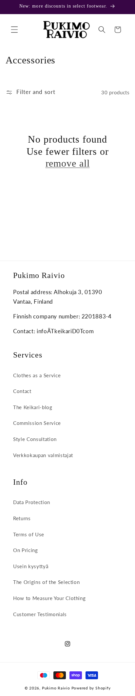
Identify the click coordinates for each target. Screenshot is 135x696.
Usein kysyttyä (30, 566)
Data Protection (31, 502)
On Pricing (25, 550)
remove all (68, 163)
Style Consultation (35, 439)
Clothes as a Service (37, 375)
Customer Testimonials (40, 614)
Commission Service (37, 423)
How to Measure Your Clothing (49, 598)
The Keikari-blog (32, 407)
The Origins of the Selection (46, 582)
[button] (14, 29)
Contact (22, 391)
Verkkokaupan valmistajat (43, 455)
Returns (22, 518)
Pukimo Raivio (56, 687)
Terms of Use (28, 534)
